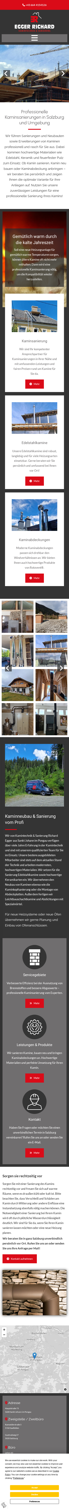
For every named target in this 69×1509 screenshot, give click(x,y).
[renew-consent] (4, 1505)
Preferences (34, 1501)
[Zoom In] (4, 1329)
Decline (34, 1494)
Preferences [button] (18, 1478)
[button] (34, 38)
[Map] (34, 1359)
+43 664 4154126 (36, 4)
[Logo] (34, 22)
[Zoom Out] (4, 1334)
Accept (34, 1487)
